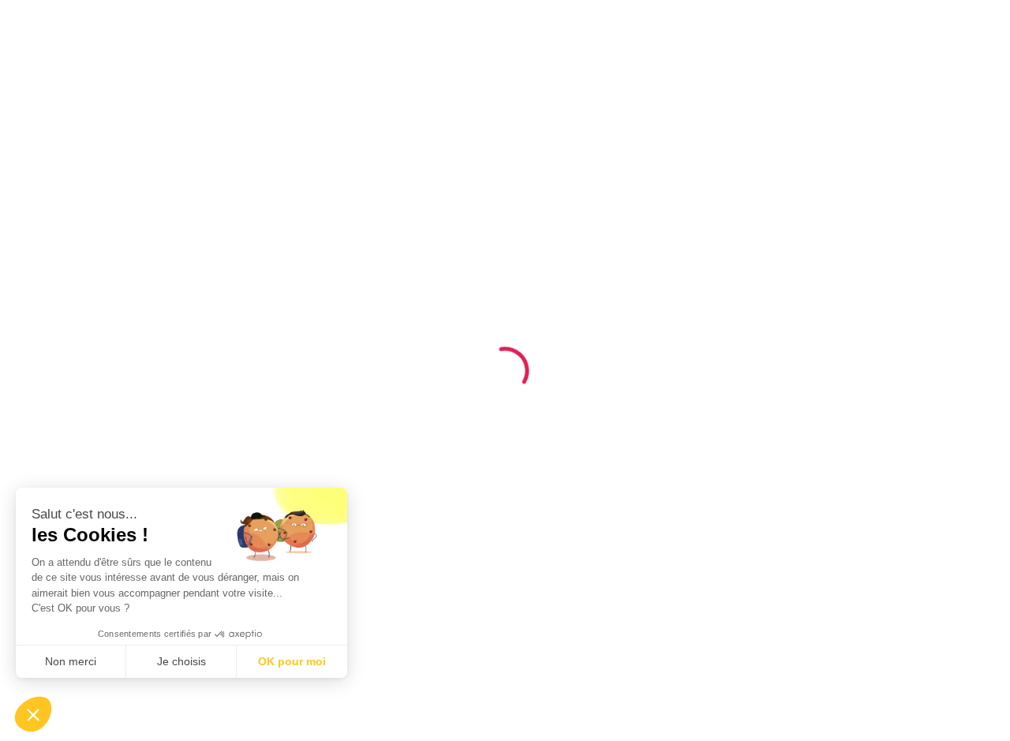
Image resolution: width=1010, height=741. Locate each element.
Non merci (70, 661)
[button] (33, 714)
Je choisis (181, 661)
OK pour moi (292, 661)
